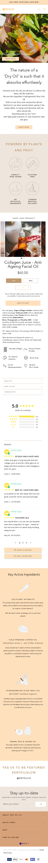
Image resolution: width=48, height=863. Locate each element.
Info (4, 830)
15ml (13, 280)
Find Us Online (10, 837)
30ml (30, 280)
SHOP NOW (10, 59)
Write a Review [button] (24, 550)
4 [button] (24, 258)
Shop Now (24, 127)
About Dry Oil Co (12, 815)
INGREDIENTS (10, 392)
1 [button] (21, 258)
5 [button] (24, 258)
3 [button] (23, 258)
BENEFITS (8, 381)
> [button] (30, 542)
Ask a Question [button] (24, 556)
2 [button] (22, 258)
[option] (24, 2)
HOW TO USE (9, 386)
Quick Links (8, 822)
